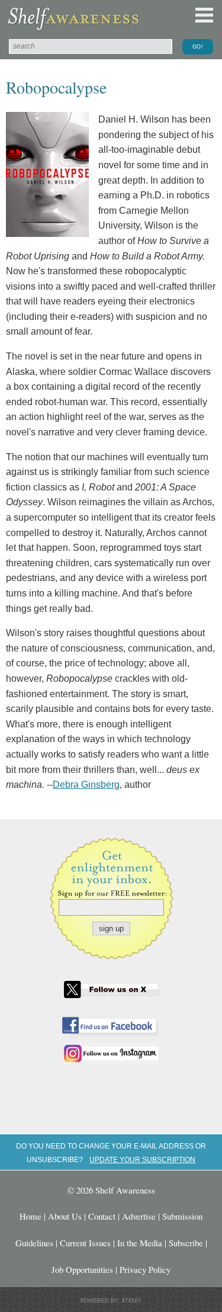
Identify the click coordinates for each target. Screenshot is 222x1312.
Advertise (139, 1216)
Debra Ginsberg (86, 784)
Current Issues (85, 1243)
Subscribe (186, 1243)
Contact (101, 1216)
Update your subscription (142, 1159)
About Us (65, 1216)
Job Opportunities (82, 1269)
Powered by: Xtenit (111, 1301)
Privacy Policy (145, 1269)
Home (30, 1216)
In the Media (139, 1243)
